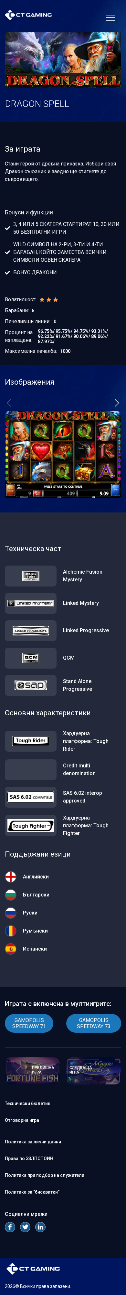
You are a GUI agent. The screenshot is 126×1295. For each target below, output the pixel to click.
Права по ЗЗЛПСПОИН (29, 1158)
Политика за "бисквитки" (32, 1192)
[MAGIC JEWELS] (93, 1083)
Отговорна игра (22, 1120)
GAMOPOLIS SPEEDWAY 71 (29, 1023)
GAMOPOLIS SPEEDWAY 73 (93, 1023)
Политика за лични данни (33, 1141)
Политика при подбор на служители (44, 1175)
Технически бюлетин (27, 1103)
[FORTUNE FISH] (32, 1083)
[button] (116, 403)
